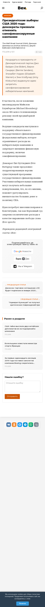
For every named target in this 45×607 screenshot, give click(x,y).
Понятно (22, 603)
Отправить (12, 396)
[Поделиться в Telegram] (25, 424)
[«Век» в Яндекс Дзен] (22, 259)
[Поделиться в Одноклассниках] (14, 424)
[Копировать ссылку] (36, 424)
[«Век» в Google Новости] (22, 251)
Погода (28, 2)
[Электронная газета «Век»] (22, 8)
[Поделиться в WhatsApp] (30, 424)
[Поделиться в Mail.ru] (19, 424)
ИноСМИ (7, 15)
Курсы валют (17, 2)
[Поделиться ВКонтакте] (8, 424)
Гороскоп (37, 2)
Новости (6, 2)
